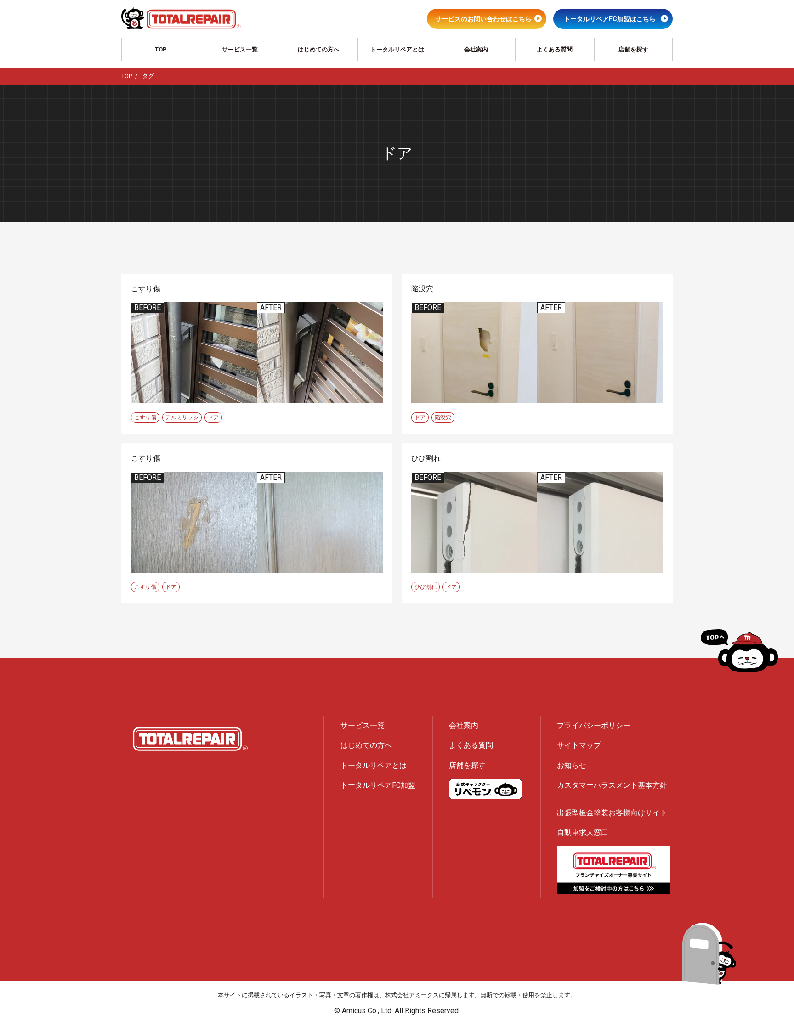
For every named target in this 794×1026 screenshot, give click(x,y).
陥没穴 (443, 417)
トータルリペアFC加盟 (377, 785)
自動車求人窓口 (582, 832)
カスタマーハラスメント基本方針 (612, 785)
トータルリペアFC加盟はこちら (610, 19)
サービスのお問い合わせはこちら (483, 19)
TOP (161, 49)
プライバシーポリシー (593, 725)
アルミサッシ (181, 417)
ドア (213, 417)
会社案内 (476, 49)
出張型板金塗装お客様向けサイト (612, 812)
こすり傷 (145, 417)
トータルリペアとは (397, 49)
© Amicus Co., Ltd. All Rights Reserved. (397, 1010)
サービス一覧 (240, 49)
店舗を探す (633, 49)
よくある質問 (555, 49)
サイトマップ (579, 745)
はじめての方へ (319, 49)
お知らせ (571, 765)
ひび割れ (425, 587)
